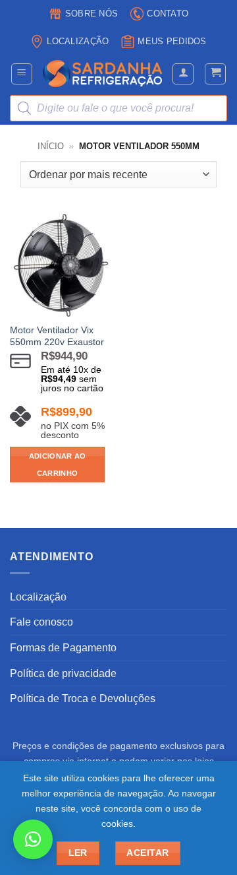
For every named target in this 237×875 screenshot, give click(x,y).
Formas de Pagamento (63, 647)
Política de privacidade (63, 673)
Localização (78, 41)
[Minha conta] (183, 73)
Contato (167, 13)
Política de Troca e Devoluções (82, 698)
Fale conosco (41, 622)
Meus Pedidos (172, 41)
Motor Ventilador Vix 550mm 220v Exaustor (57, 336)
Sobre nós (91, 13)
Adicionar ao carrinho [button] (57, 464)
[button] (21, 73)
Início (51, 146)
